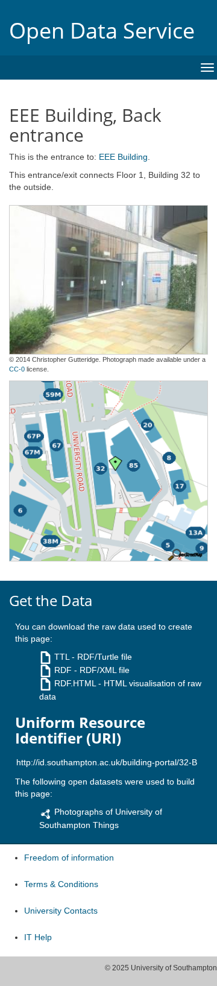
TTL (61, 657)
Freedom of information (69, 857)
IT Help (38, 937)
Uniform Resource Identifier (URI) (80, 731)
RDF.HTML (75, 683)
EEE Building (123, 157)
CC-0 (17, 369)
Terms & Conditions (61, 884)
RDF (63, 670)
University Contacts (61, 910)
